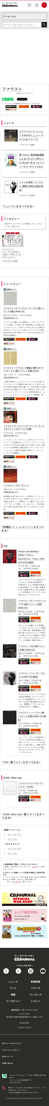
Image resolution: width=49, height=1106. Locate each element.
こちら (34, 866)
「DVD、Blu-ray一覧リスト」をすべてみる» (23, 815)
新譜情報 (35, 981)
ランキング (36, 994)
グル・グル (12, 839)
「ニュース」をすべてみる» (18, 206)
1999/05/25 (9, 492)
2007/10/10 (9, 435)
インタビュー (13, 1000)
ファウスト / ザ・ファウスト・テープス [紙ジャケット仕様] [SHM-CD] (24, 309)
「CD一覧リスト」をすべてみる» (21, 762)
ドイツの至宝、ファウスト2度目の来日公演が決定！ (31, 186)
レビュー (35, 1000)
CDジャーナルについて (12, 1043)
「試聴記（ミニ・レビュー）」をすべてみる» (22, 528)
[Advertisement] (24, 57)
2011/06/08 (9, 377)
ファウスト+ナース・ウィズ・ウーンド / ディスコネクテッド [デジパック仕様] (24, 427)
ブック (13, 988)
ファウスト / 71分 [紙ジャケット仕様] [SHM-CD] (32, 648)
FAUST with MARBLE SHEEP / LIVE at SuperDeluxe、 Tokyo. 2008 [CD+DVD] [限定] (31, 557)
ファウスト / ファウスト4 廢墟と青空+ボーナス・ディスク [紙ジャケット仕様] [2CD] (24, 369)
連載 (13, 994)
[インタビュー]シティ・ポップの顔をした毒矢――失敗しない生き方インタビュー (11, 253)
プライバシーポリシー (11, 1050)
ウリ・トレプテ (15, 834)
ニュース (13, 981)
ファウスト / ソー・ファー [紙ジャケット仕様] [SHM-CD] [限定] (32, 716)
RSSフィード (7, 1056)
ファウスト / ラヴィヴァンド (16, 485)
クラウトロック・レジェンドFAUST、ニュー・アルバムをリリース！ (31, 135)
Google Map (24, 1022)
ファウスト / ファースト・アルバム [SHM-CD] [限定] (31, 675)
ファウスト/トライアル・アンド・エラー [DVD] (31, 785)
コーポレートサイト (24, 1027)
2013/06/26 (28, 683)
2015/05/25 (9, 318)
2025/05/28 (28, 568)
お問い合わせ (7, 1063)
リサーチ (35, 988)
